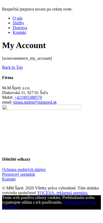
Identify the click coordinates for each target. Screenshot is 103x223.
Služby (18, 23)
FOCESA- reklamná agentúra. (63, 193)
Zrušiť (84, 202)
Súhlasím (71, 202)
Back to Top (12, 67)
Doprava (20, 27)
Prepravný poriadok (18, 174)
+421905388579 (28, 97)
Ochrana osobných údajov (24, 169)
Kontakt (19, 32)
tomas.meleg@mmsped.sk (35, 102)
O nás (17, 18)
